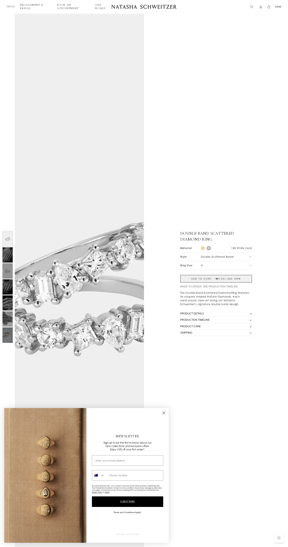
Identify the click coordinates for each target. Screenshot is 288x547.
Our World (100, 6)
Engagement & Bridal (31, 6)
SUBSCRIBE (127, 501)
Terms (107, 492)
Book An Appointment (68, 6)
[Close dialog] (164, 413)
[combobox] (99, 475)
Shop (11, 6)
